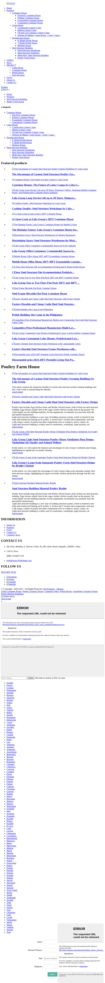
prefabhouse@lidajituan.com (19, 560)
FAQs (9, 530)
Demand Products (35, 950)
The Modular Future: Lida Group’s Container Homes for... (45, 229)
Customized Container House (30, 23)
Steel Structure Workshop (29, 53)
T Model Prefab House (27, 43)
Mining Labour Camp (27, 30)
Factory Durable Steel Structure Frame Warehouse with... (44, 349)
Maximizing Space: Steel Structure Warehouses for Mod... (44, 240)
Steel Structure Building (22, 48)
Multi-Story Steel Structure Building (33, 55)
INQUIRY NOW (8, 572)
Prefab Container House (33, 591)
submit (52, 974)
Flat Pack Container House (29, 15)
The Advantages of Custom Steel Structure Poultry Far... (43, 174)
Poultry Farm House (26, 58)
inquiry (15, 392)
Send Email (6, 599)
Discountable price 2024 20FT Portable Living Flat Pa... (43, 359)
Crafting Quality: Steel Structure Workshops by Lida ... (43, 208)
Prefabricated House (21, 38)
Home (9, 8)
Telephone (38, 967)
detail (20, 392)
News (9, 63)
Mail (40, 958)
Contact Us (11, 82)
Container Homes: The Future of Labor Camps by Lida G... (46, 184)
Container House (19, 13)
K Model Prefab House (28, 40)
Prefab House (18, 72)
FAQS (9, 77)
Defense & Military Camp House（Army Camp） (39, 35)
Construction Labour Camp (29, 28)
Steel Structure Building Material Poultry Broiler (39, 488)
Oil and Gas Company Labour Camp (33, 33)
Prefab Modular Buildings (12, 594)
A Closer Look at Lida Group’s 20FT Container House (43, 219)
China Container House (11, 591)
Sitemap (59, 589)
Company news (13, 535)
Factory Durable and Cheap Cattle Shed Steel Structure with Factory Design (55, 402)
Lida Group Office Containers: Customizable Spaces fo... (44, 251)
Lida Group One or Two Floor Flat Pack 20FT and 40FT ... (45, 282)
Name (39, 942)
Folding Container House (28, 18)
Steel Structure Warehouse (29, 50)
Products (10, 10)
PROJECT (11, 65)
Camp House (17, 25)
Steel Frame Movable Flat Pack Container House (39, 293)
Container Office (51, 591)
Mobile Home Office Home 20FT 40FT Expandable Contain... (47, 261)
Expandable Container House (30, 20)
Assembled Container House (85, 591)
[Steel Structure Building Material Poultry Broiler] (34, 483)
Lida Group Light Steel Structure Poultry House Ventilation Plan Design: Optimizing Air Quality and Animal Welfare (53, 441)
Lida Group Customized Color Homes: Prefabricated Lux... (45, 338)
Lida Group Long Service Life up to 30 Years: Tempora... (44, 198)
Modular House (24, 45)
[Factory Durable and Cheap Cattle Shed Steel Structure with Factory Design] (46, 397)
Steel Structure (18, 75)
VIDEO (10, 60)
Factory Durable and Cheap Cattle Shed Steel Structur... (43, 304)
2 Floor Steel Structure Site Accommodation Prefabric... (43, 272)
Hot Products (49, 589)
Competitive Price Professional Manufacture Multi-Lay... (43, 327)
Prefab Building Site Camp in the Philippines (37, 314)
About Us (11, 80)
